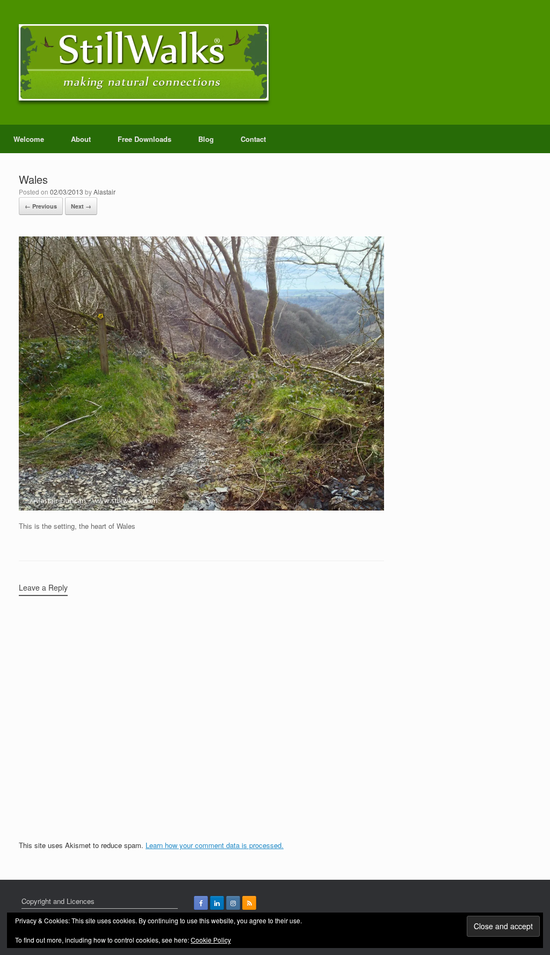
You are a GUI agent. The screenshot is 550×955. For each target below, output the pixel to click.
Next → (81, 206)
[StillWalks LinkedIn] (217, 903)
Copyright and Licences (58, 901)
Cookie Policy (211, 939)
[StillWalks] (144, 62)
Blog (206, 139)
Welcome (28, 139)
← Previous (41, 206)
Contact (253, 139)
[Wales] (201, 507)
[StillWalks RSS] (249, 903)
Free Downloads (144, 139)
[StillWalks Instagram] (233, 903)
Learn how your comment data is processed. (215, 845)
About (81, 139)
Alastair (104, 191)
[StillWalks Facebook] (201, 903)
